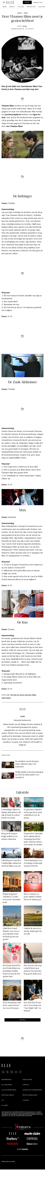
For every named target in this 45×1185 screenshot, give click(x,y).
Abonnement (7, 1079)
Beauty (12, 7)
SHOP (27, 2)
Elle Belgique (7, 1085)
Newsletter (37, 2)
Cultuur (21, 7)
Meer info (35, 1115)
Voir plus (22, 1020)
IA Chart (5, 1105)
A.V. (3, 1100)
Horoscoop (31, 7)
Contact (25, 1085)
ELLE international (9, 1090)
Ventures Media (8, 1095)
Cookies (25, 1100)
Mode (5, 7)
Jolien (24, 26)
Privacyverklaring (29, 1095)
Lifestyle (22, 792)
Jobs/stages (27, 1079)
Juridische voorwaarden (32, 1090)
